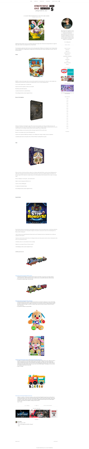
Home (31, 1)
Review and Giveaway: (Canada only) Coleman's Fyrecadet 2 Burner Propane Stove (70, 78)
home (67, 61)
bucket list (67, 54)
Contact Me (42, 1)
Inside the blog (55, 1)
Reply (19, 425)
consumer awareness (67, 56)
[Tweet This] (36, 405)
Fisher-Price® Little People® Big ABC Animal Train (23, 395)
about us (67, 51)
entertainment (49, 405)
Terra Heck (20, 421)
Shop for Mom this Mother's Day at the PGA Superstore (67, 93)
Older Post (56, 441)
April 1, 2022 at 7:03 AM (21, 422)
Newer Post (17, 441)
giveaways (67, 59)
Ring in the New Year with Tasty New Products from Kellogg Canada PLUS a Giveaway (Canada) (64, 78)
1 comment (28, 405)
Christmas (67, 49)
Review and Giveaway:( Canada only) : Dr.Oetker (64, 71)
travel (67, 64)
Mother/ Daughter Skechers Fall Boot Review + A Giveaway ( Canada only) (70, 72)
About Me (36, 1)
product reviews (67, 62)
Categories (48, 1)
